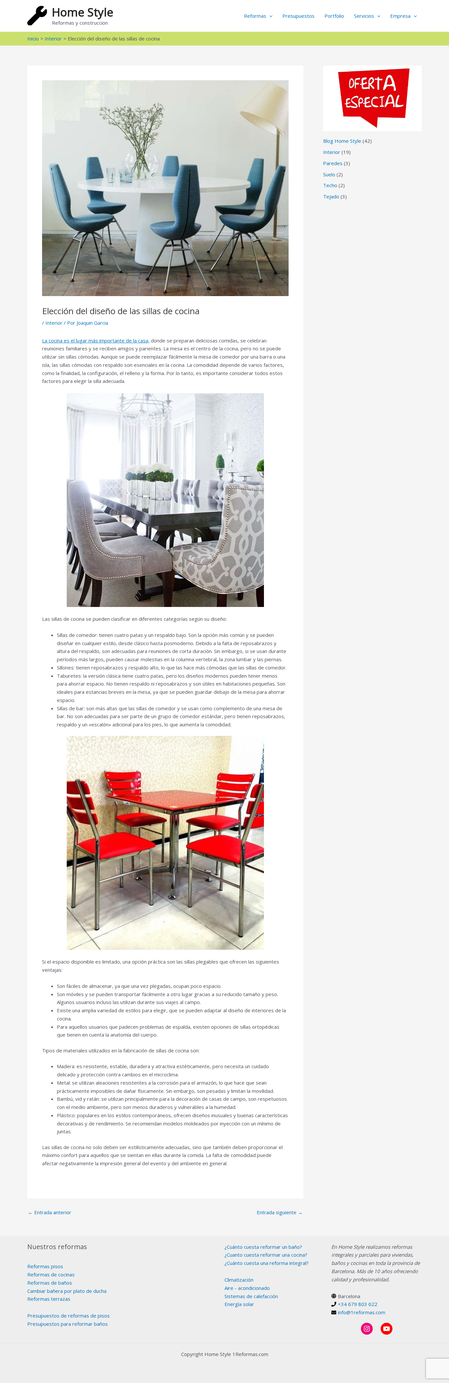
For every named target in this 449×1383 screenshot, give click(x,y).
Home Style (82, 12)
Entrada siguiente (280, 1212)
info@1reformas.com (361, 1312)
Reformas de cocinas (51, 1274)
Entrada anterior (49, 1212)
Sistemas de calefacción (251, 1296)
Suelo (329, 174)
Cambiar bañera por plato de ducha (66, 1291)
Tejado (331, 196)
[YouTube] (386, 1329)
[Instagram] (367, 1329)
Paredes (333, 163)
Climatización (239, 1279)
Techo (330, 185)
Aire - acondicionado (247, 1288)
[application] (269, 16)
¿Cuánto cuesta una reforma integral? (267, 1263)
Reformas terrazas (48, 1298)
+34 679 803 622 (357, 1304)
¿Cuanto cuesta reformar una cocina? (266, 1254)
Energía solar (239, 1304)
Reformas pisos (45, 1266)
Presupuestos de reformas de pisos (68, 1315)
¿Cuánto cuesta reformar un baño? (263, 1247)
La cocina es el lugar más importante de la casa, (96, 340)
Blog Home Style (342, 141)
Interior (53, 322)
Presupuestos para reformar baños (67, 1323)
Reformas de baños (49, 1282)
